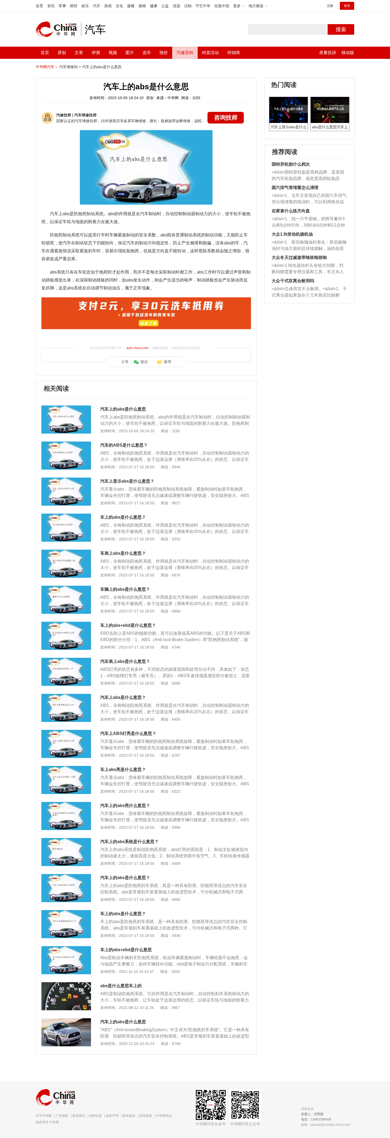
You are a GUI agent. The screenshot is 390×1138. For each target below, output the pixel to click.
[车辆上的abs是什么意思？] (66, 588)
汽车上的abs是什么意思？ (125, 877)
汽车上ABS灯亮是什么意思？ (128, 733)
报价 (163, 52)
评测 (96, 52)
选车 (146, 52)
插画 (142, 6)
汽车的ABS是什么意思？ (124, 445)
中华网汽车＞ (47, 67)
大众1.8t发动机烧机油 (292, 234)
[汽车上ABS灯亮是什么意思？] (66, 732)
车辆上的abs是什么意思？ (125, 589)
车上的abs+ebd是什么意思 (126, 949)
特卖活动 (210, 52)
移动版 (347, 52)
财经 (73, 6)
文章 (79, 52)
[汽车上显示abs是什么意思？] (66, 480)
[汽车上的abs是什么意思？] (66, 877)
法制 (188, 6)
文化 (119, 6)
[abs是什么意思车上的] (66, 985)
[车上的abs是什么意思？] (66, 516)
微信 (144, 362)
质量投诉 (327, 52)
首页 (39, 6)
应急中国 (221, 6)
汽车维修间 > (70, 67)
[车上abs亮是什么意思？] (66, 768)
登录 (347, 6)
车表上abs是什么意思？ (123, 553)
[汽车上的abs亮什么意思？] (66, 804)
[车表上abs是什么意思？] (66, 552)
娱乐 (85, 6)
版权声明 (112, 1116)
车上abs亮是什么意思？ (123, 769)
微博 (167, 362)
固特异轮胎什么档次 (291, 164)
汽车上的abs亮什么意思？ (125, 805)
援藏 (131, 6)
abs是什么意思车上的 (121, 985)
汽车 (96, 6)
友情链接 (145, 1116)
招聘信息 (95, 1116)
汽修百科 (184, 52)
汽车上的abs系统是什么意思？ (129, 841)
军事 (62, 6)
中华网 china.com (58, 29)
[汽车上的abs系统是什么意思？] (66, 841)
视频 (113, 52)
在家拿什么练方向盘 (291, 211)
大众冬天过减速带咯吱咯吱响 (299, 257)
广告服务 (62, 1116)
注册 (330, 6)
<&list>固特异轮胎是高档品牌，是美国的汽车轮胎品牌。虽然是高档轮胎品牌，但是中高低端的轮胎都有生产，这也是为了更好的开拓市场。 (308, 176)
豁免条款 (129, 1116)
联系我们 (78, 1116)
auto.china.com (137, 348)
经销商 (233, 52)
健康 (153, 6)
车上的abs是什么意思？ (123, 517)
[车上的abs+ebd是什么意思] (66, 949)
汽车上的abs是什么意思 (102, 67)
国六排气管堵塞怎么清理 (295, 187)
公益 (165, 6)
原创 (62, 52)
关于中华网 (44, 1116)
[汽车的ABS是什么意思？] (66, 444)
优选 (176, 6)
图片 (129, 52)
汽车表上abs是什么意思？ (125, 661)
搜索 (341, 29)
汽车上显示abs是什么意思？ (127, 481)
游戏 (108, 6)
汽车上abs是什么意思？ (123, 697)
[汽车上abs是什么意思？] (66, 696)
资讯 (51, 6)
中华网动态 (164, 1116)
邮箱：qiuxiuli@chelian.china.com (325, 1125)
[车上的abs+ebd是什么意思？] (66, 624)
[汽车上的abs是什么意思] (66, 408)
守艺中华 (203, 6)
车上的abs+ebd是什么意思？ (128, 625)
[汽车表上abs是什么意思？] (66, 660)
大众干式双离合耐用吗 (293, 281)
